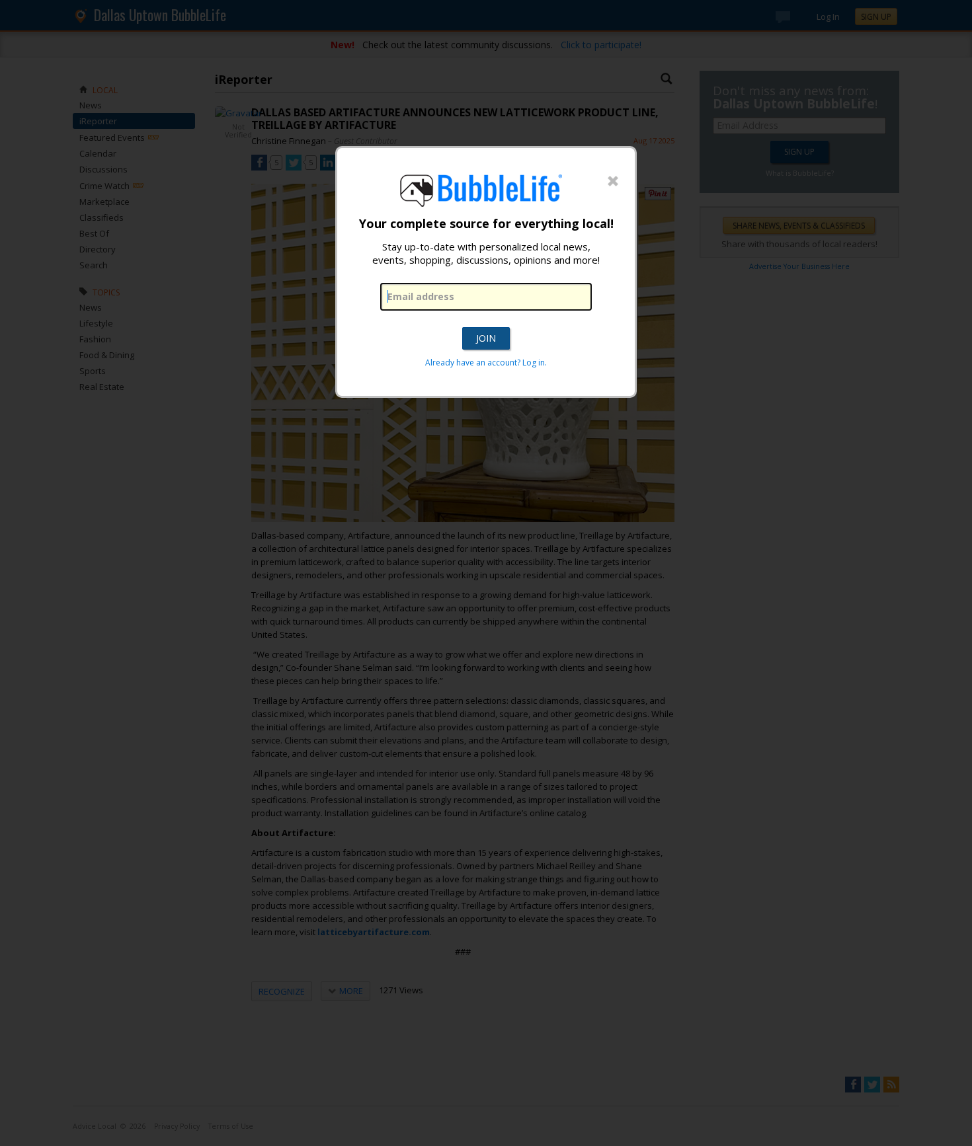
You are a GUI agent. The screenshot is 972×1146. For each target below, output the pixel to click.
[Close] (613, 182)
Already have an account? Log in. (486, 362)
